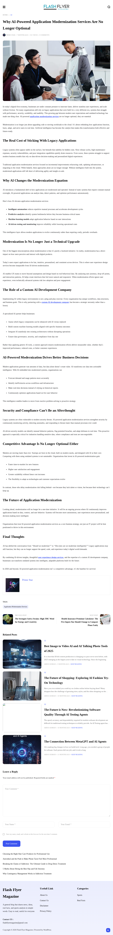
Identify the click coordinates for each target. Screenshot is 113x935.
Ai (11, 15)
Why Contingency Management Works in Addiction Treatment (27, 874)
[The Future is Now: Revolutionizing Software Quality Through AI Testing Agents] (22, 717)
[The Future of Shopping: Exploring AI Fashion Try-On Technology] (22, 685)
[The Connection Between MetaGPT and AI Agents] (22, 749)
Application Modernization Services (15, 607)
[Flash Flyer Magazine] (56, 7)
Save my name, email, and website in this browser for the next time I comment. (31, 834)
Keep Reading (76, 664)
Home (5, 15)
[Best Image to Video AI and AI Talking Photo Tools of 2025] (22, 654)
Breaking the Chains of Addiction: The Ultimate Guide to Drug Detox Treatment (34, 864)
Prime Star (10, 35)
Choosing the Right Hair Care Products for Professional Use (26, 854)
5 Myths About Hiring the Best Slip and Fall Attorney (24, 869)
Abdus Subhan (50, 664)
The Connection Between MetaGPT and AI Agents (75, 741)
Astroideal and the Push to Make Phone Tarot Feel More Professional (30, 859)
